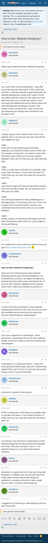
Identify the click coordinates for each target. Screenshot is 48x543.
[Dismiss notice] (44, 10)
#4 (46, 240)
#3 (46, 130)
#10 (45, 408)
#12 (45, 468)
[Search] (44, 3)
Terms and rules (8, 536)
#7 (46, 331)
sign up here (36, 21)
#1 (46, 62)
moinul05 (6, 42)
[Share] (42, 62)
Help (29, 536)
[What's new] (39, 3)
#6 (46, 302)
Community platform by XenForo (22, 541)
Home (35, 536)
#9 (46, 388)
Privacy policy (21, 536)
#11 (45, 436)
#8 (46, 359)
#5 (46, 263)
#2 (46, 82)
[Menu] (4, 3)
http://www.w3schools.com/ (18, 247)
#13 (45, 499)
